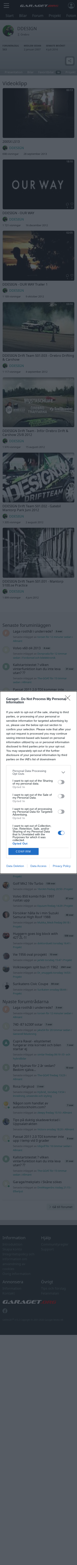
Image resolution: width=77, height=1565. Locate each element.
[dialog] (38, 782)
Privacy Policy (62, 866)
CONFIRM (23, 851)
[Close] (69, 699)
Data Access (38, 866)
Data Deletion (15, 866)
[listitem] (38, 772)
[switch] (61, 782)
